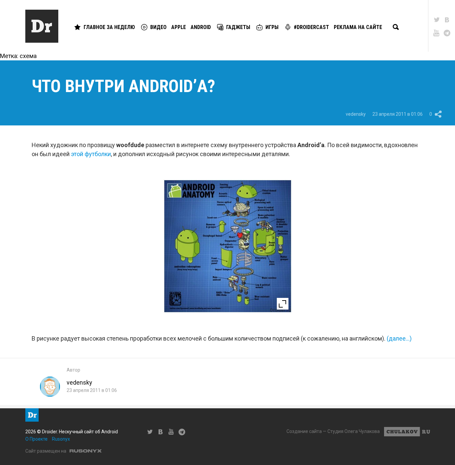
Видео (158, 27)
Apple (178, 27)
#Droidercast (311, 27)
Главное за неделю (109, 27)
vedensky (356, 114)
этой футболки (91, 153)
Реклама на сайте (358, 27)
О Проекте (36, 439)
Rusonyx (61, 439)
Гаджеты (238, 27)
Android (201, 27)
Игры (271, 27)
